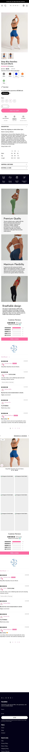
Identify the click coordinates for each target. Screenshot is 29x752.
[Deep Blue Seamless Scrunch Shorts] (14, 452)
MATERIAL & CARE (6, 168)
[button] (4, 66)
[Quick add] (2, 465)
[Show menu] (2, 5)
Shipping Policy (5, 748)
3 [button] (15, 428)
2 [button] (12, 428)
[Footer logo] (7, 698)
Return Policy (4, 746)
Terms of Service (6, 721)
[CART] (26, 5)
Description (5, 126)
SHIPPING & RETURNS (7, 164)
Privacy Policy (24, 720)
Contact (3, 733)
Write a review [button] (14, 339)
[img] (4, 361)
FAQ (2, 740)
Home (2, 727)
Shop (2, 730)
